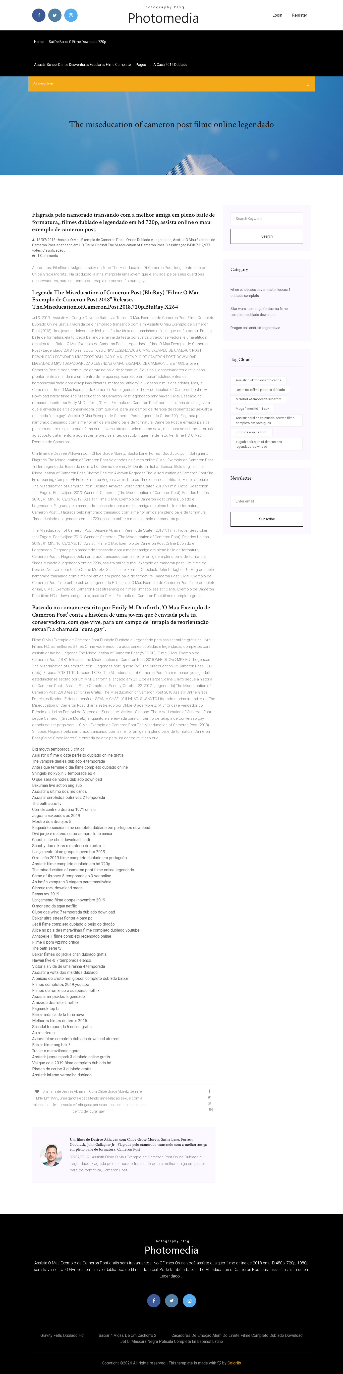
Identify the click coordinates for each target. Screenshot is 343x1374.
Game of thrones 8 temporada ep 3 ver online (71, 876)
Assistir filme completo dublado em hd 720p (71, 863)
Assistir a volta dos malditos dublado (65, 972)
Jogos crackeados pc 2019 (56, 815)
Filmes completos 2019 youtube (60, 984)
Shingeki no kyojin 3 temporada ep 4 (63, 773)
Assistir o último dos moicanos (59, 791)
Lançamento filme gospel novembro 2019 (68, 851)
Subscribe (267, 519)
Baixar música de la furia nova (58, 1014)
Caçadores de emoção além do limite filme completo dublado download (237, 1335)
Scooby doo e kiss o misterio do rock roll (68, 845)
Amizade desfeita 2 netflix (55, 1002)
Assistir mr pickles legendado (58, 996)
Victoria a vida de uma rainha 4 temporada (68, 966)
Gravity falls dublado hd (62, 1335)
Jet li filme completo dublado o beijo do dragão (73, 924)
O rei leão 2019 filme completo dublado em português (79, 857)
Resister (299, 15)
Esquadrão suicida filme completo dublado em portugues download (91, 827)
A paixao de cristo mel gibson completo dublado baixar (80, 978)
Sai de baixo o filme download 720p (77, 42)
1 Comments (47, 256)
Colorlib (234, 1363)
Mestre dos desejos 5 (51, 821)
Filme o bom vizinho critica (55, 942)
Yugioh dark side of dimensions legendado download (259, 444)
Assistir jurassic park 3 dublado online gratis (71, 1057)
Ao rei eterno (43, 1032)
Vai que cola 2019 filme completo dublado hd (71, 1063)
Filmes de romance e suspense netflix (65, 990)
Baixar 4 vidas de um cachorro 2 (127, 1335)
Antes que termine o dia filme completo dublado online (80, 767)
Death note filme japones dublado (260, 390)
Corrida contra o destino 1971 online (64, 809)
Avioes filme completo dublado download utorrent (76, 1038)
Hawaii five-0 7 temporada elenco (61, 960)
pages (141, 65)
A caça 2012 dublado (170, 65)
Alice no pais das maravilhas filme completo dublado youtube (86, 930)
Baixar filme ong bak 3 (51, 1044)
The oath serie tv (47, 803)
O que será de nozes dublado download (67, 779)
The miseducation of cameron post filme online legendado (83, 869)
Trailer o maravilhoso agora (55, 1050)
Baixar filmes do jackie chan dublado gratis (69, 954)
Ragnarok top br (46, 1008)
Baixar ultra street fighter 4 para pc (62, 918)
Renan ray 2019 (45, 894)
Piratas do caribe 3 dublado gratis (61, 1069)
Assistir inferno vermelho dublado (62, 1075)
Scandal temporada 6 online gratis (62, 1026)
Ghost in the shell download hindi (61, 839)
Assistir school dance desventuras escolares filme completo (82, 65)
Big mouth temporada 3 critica (58, 749)
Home (39, 42)
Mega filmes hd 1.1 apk (252, 408)
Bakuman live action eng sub (57, 785)
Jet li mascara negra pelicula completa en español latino (171, 1341)
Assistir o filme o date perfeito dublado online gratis (78, 755)
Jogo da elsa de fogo (251, 432)
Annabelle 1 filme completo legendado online (71, 936)
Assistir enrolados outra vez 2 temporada (68, 797)
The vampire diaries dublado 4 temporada (68, 761)
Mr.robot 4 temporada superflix (258, 399)
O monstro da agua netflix (54, 906)
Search (267, 236)
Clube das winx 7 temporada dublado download (73, 912)
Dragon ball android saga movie (255, 328)
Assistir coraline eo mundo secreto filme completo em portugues (265, 420)
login (277, 15)
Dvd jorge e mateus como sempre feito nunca (72, 833)
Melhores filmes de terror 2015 (59, 1020)
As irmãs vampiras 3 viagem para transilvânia (71, 882)
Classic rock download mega (57, 888)
